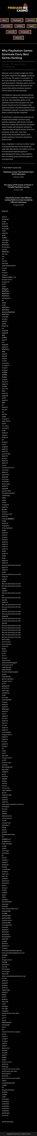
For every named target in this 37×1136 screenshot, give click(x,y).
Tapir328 (4, 321)
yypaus (4, 895)
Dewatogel (5, 1067)
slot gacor (5, 272)
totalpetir (4, 892)
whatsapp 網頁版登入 (8, 519)
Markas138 (5, 974)
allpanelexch (5, 825)
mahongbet (5, 240)
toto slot (4, 249)
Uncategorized (9, 67)
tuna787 (4, 361)
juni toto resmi (6, 642)
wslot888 (4, 913)
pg (2, 855)
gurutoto (4, 458)
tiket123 (4, 858)
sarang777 (5, 862)
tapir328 (4, 579)
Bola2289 (4, 1092)
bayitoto (4, 217)
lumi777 (4, 997)
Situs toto (5, 723)
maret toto (5, 646)
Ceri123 (4, 444)
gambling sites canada (8, 834)
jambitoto (5, 985)
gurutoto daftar (6, 491)
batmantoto (5, 964)
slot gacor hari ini (7, 279)
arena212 (4, 409)
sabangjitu (5, 1006)
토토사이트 (5, 1064)
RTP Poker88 (5, 1025)
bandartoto (5, 865)
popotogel (5, 242)
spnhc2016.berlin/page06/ (9, 663)
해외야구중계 (6, 639)
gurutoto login (6, 454)
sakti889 (4, 813)
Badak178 (5, 449)
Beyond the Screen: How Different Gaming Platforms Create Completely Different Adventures (18, 200)
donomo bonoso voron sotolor (11, 1078)
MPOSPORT (5, 932)
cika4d (4, 1004)
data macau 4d (6, 1073)
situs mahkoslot (6, 644)
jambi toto (5, 981)
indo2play (5, 899)
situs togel (5, 697)
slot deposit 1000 (7, 514)
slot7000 (4, 832)
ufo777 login (5, 851)
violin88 (4, 1085)
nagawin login (6, 990)
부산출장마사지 (6, 841)
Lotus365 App (6, 869)
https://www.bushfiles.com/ (10, 909)
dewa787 (4, 354)
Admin (6, 64)
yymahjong (5, 853)
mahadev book (6, 823)
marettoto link (6, 660)
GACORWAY (5, 481)
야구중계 (4, 867)
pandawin (5, 797)
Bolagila (4, 1057)
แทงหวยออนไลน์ (6, 700)
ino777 (4, 656)
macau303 (5, 927)
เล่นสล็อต (4, 372)
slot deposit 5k (6, 298)
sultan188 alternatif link (9, 266)
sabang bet (5, 1011)
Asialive (4, 1060)
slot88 (3, 231)
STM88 (4, 521)
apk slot (4, 793)
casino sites (5, 874)
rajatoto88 (5, 755)
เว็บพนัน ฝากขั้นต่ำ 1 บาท (9, 277)
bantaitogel (5, 219)
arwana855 (5, 317)
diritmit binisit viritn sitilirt (9, 1071)
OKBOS (4, 995)
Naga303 (4, 779)
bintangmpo (5, 806)
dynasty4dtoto (6, 936)
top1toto (4, 783)
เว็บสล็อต (4, 238)
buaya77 (4, 651)
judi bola (4, 414)
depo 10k (4, 876)
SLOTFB (4, 820)
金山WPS (4, 509)
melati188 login (6, 676)
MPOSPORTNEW (7, 902)
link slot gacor (6, 247)
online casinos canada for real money (13, 804)
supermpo (5, 800)
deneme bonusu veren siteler (10, 1013)
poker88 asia (5, 693)
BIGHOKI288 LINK (7, 767)
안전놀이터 (5, 772)
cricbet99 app (6, 495)
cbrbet (4, 897)
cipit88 (4, 221)
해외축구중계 (6, 1113)
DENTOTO (5, 943)
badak (4, 558)
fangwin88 (5, 226)
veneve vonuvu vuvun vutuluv (11, 1069)
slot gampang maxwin (8, 1083)
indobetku (5, 906)
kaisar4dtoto (5, 934)
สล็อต (3, 335)
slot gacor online (7, 1062)
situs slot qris (6, 788)
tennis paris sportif (7, 665)
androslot (5, 765)
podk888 (4, 386)
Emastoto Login (6, 762)
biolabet (4, 781)
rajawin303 (5, 939)
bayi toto (4, 261)
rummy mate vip (7, 818)
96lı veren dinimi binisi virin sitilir (11, 565)
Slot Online (5, 1115)
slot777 (4, 284)
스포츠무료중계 (6, 732)
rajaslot (4, 1080)
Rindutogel (5, 904)
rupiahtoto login (6, 795)
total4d (4, 848)
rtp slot (4, 1020)
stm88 (4, 695)
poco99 (4, 760)
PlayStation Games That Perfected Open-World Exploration (18, 173)
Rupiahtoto (5, 930)
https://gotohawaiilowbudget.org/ (12, 950)
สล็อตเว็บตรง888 (6, 1022)
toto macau (5, 426)
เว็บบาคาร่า (5, 382)
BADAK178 (5, 326)
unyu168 (4, 967)
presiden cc (5, 860)
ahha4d (4, 830)
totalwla (4, 890)
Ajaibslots (4, 1050)
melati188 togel (6, 669)
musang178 (5, 363)
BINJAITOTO (5, 946)
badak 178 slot (6, 421)
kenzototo (5, 776)
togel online (5, 474)
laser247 (4, 811)
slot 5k (4, 683)
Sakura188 (5, 1001)
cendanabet (5, 1099)
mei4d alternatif (6, 667)
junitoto (4, 674)
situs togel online (7, 925)
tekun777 (4, 1036)
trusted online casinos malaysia (11, 1032)
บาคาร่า (4, 714)
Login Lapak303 (6, 790)
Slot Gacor (5, 539)
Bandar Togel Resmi (7, 679)
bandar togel (5, 484)
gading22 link (6, 686)
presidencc (5, 871)
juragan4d (5, 447)
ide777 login (5, 690)
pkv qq (4, 774)
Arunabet (4, 1053)
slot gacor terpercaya (8, 1090)
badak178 (5, 224)
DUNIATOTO (5, 883)
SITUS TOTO (5, 688)
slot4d (4, 235)
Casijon (4, 286)
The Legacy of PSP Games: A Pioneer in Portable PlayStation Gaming (18, 186)
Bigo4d (4, 649)
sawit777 (4, 1043)
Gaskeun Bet (5, 1048)
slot (3, 259)
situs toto (4, 254)
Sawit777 (4, 1055)
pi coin (4, 653)
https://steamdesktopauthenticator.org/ (14, 976)
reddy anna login (7, 844)
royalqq (4, 846)
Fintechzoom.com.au (8, 467)
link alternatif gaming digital (10, 672)
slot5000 (4, 1094)
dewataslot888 (6, 911)
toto (3, 256)
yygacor (4, 885)
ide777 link (5, 389)
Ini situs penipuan (7, 528)
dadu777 (4, 340)
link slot (4, 1034)
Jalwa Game (5, 769)
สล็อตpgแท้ (5, 289)
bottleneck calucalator (8, 493)
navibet (4, 502)
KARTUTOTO (5, 881)
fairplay (4, 827)
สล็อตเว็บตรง (5, 245)
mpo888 (4, 941)
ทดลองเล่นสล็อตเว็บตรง (8, 312)
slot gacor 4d (5, 282)
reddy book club (6, 816)
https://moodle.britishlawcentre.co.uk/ (13, 953)
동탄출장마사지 (6, 839)
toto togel (5, 1008)
